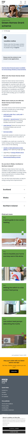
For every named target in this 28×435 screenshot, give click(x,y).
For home (4, 394)
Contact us (4, 390)
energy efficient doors (17, 152)
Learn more (5, 424)
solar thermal (7, 125)
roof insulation (7, 116)
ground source (15, 119)
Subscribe (14, 371)
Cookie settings (14, 432)
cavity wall (19, 114)
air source (6, 119)
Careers (4, 392)
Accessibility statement (8, 410)
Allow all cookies (14, 428)
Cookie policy (5, 408)
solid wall (6, 114)
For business (5, 396)
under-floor (12, 114)
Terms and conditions (7, 404)
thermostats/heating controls (12, 157)
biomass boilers (7, 132)
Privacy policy (5, 406)
